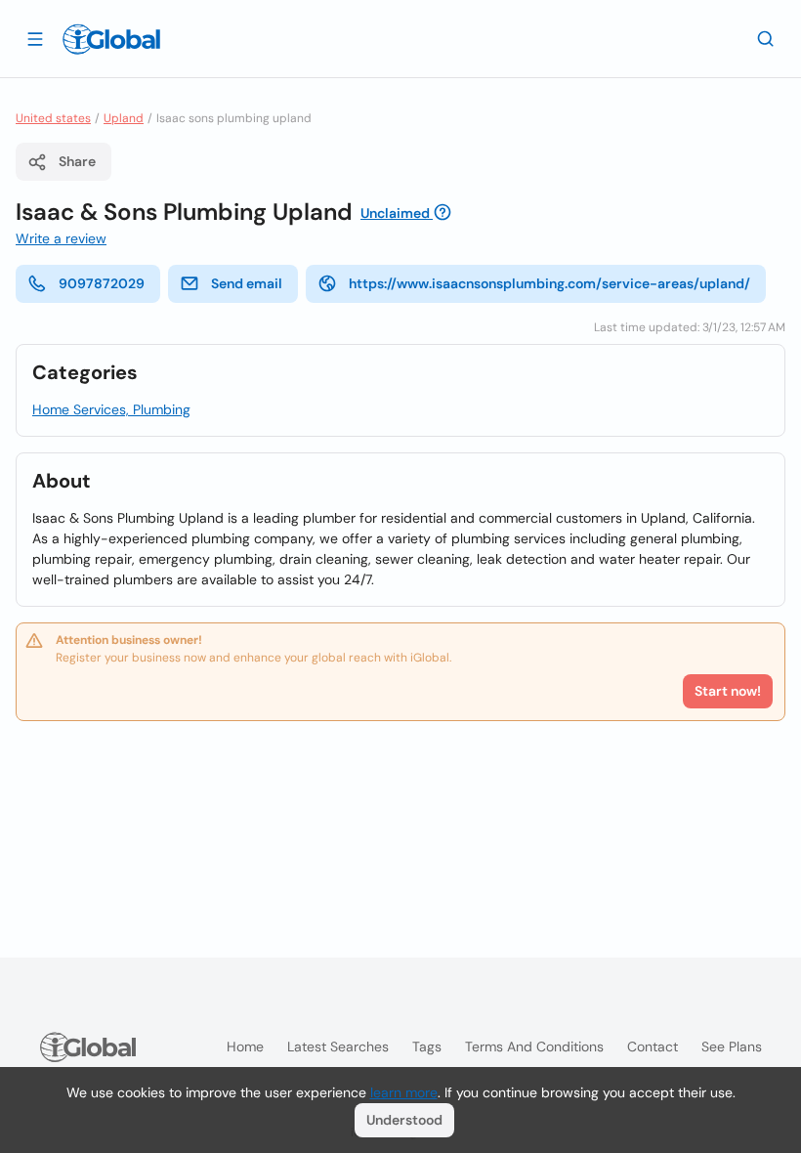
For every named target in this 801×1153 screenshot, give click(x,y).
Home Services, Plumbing (111, 409)
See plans (731, 1046)
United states (53, 118)
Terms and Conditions (534, 1046)
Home (245, 1046)
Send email (246, 283)
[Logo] (111, 39)
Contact (652, 1046)
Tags (427, 1046)
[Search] (765, 38)
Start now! (728, 691)
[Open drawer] (35, 38)
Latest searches (338, 1046)
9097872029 (102, 283)
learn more (404, 1092)
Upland (124, 118)
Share (77, 161)
